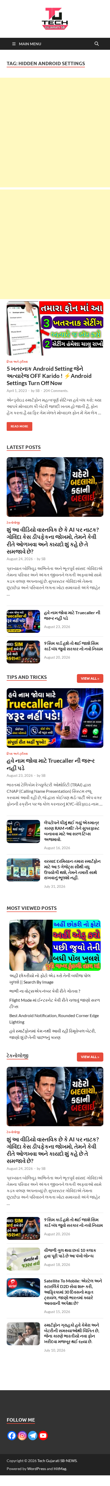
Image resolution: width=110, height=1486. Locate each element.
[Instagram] (22, 1435)
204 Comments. (56, 391)
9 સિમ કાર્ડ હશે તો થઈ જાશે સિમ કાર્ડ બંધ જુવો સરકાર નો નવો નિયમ (73, 646)
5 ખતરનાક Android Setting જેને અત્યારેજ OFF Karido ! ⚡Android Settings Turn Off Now (49, 375)
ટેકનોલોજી (13, 523)
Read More (17, 425)
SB (38, 391)
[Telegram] (32, 1435)
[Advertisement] (55, 132)
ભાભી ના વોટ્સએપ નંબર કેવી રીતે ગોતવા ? (44, 990)
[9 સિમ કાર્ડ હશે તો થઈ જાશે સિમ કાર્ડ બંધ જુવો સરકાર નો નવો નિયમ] (23, 643)
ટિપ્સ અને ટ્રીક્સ (17, 362)
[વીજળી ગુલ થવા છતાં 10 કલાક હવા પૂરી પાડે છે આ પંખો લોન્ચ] (23, 1250)
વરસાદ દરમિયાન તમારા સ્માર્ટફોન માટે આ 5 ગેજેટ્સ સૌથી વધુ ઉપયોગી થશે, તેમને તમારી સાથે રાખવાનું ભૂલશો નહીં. (72, 869)
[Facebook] (12, 1435)
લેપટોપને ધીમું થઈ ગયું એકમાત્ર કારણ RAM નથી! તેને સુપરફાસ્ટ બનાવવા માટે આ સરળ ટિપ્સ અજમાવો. (71, 830)
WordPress (36, 1468)
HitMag (60, 1468)
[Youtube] (43, 1435)
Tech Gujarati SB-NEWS (57, 1460)
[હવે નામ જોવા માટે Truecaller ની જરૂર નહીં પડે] (23, 613)
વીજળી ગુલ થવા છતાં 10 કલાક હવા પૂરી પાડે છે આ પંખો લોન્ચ (70, 1253)
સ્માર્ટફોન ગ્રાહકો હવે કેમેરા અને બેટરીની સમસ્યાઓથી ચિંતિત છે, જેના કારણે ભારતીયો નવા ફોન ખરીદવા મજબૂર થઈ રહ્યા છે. (71, 1333)
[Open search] (97, 44)
